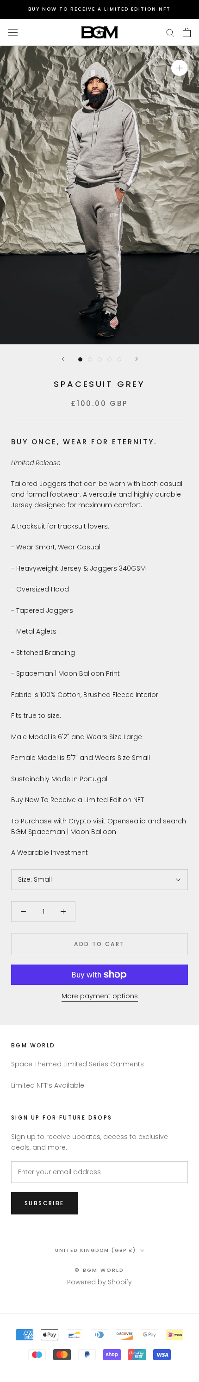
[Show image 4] (109, 359)
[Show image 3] (100, 359)
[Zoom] (179, 68)
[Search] (170, 32)
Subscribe (44, 1203)
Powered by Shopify (99, 1282)
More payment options (100, 996)
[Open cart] (187, 32)
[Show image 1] (80, 359)
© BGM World (99, 1270)
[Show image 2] (90, 359)
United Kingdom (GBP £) (95, 1250)
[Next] (136, 359)
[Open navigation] (13, 32)
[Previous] (63, 359)
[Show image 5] (119, 359)
